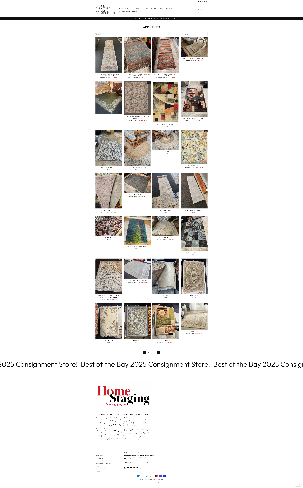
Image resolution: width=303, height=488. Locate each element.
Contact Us (151, 8)
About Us (138, 8)
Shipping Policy (99, 461)
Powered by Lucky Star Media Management (151, 482)
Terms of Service (100, 468)
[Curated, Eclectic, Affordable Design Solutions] (123, 396)
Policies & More (99, 458)
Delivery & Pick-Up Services (103, 463)
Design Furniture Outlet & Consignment (105, 10)
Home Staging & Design (128, 11)
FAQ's (97, 466)
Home (120, 8)
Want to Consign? (166, 8)
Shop (127, 8)
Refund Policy (99, 455)
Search (97, 453)
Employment (99, 471)
